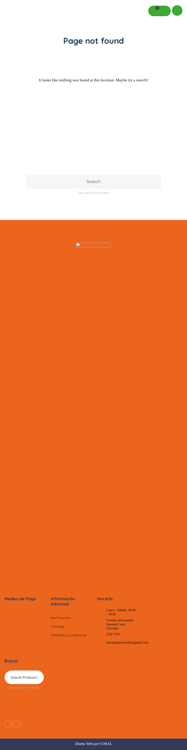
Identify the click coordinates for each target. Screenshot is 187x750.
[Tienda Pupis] (93, 414)
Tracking (57, 626)
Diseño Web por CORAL (93, 744)
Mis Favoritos (61, 618)
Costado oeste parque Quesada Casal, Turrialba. (119, 624)
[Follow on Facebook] (8, 724)
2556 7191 (113, 634)
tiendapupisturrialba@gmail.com (127, 642)
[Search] (164, 11)
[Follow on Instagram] (16, 724)
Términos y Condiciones (69, 635)
